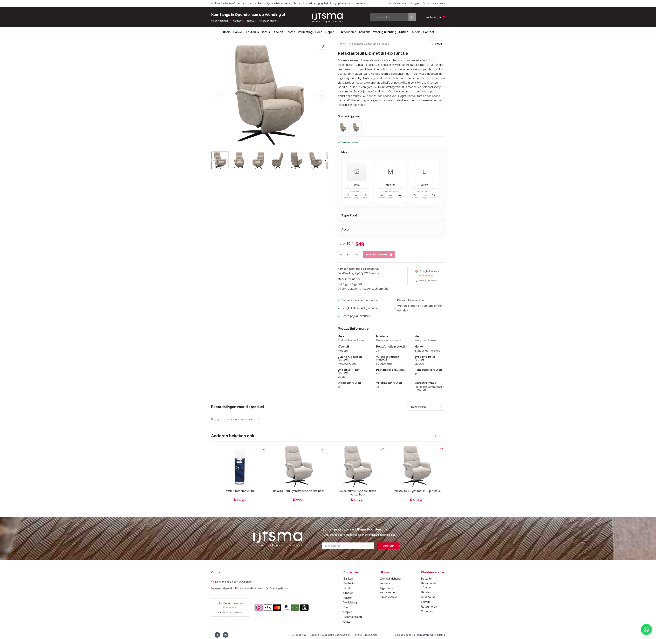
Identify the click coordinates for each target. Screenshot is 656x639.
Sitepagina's (299, 635)
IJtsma (226, 32)
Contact (238, 20)
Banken (238, 32)
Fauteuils (252, 32)
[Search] (412, 17)
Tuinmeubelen (346, 32)
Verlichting (305, 32)
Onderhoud (428, 611)
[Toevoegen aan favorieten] (322, 46)
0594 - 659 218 (352, 284)
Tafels (265, 32)
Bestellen (427, 578)
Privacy (358, 635)
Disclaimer (371, 635)
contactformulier (378, 288)
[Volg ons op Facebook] (217, 635)
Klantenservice (397, 3)
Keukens (364, 32)
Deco (318, 32)
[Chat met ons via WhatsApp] (646, 629)
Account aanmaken (434, 3)
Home (341, 43)
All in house (428, 597)
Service (425, 601)
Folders (415, 32)
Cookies (314, 635)
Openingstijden (220, 20)
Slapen (329, 32)
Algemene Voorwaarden (336, 635)
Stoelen (277, 32)
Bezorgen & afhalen (428, 585)
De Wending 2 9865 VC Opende (233, 581)
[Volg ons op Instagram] (225, 635)
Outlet (403, 32)
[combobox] (426, 407)
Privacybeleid (388, 597)
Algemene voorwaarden (388, 590)
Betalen (426, 592)
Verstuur (388, 545)
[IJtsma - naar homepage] (327, 17)
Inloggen (414, 3)
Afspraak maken (268, 20)
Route (250, 20)
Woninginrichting (384, 32)
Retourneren (429, 606)
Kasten (290, 32)
